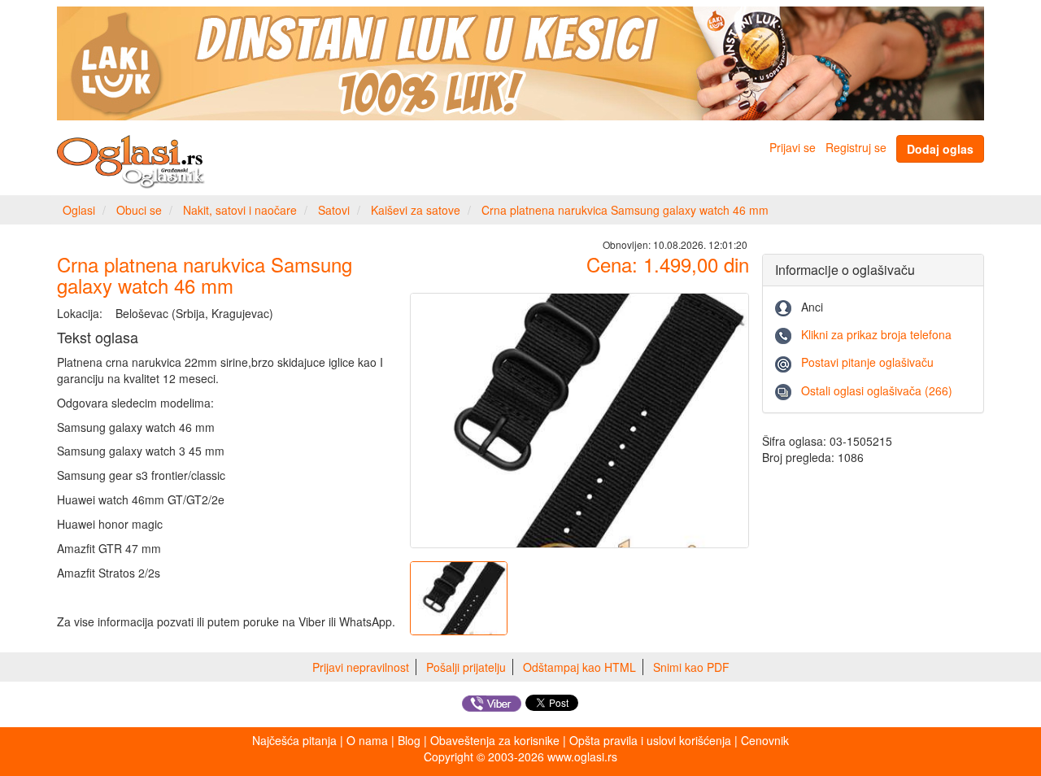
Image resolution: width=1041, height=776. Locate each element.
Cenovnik (765, 740)
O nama (367, 740)
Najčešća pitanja (294, 740)
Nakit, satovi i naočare (240, 210)
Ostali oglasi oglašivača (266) (876, 390)
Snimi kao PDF (691, 667)
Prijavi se (792, 147)
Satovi (334, 210)
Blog (409, 740)
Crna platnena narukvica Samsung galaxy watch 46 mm (625, 210)
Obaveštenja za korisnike (495, 740)
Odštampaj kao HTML (579, 667)
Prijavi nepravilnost (360, 667)
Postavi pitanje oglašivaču (867, 362)
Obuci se (139, 210)
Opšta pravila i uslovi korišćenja (650, 740)
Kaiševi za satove (415, 210)
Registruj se (855, 147)
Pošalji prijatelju (466, 667)
